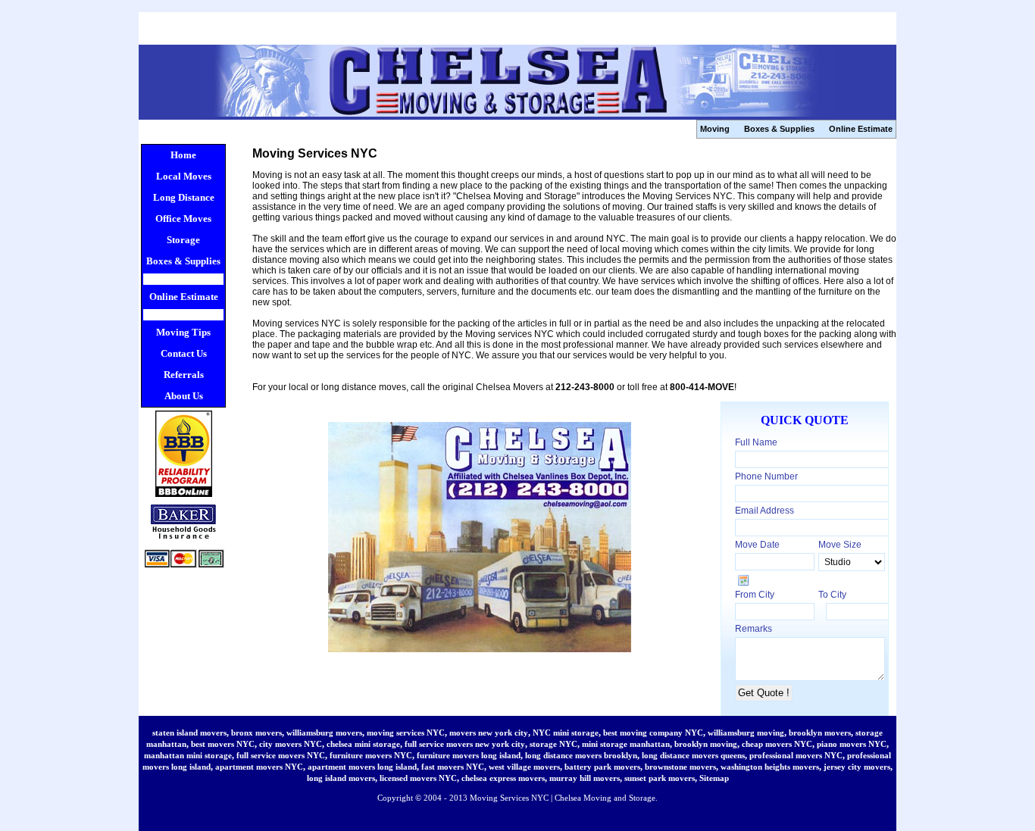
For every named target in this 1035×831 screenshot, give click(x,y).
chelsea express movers (503, 778)
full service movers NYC (280, 755)
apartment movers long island (362, 766)
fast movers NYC (452, 766)
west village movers (524, 766)
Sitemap (714, 778)
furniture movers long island (469, 755)
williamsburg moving (746, 732)
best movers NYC (223, 743)
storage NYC (553, 743)
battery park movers (602, 766)
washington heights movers (770, 766)
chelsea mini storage (363, 743)
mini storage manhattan (626, 743)
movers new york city (488, 732)
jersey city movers (857, 766)
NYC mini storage (566, 732)
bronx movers (256, 732)
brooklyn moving (705, 743)
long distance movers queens (693, 755)
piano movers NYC (851, 743)
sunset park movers (659, 778)
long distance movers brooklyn (581, 755)
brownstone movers (680, 766)
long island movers (341, 778)
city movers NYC (290, 743)
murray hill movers (584, 778)
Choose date (743, 580)
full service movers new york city (465, 743)
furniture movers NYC (371, 755)
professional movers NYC (796, 755)
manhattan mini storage (188, 755)
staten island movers (189, 732)
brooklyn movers (820, 732)
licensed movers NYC (418, 778)
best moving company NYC (653, 732)
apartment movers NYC (259, 766)
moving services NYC (406, 732)
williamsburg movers (324, 732)
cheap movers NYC (777, 743)
